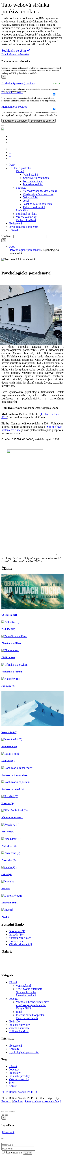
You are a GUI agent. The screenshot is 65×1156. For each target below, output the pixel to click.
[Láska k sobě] (10, 753)
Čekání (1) (6, 874)
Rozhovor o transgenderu (14, 775)
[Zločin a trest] (10, 650)
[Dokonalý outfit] (11, 895)
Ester (11, 1082)
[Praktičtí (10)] (10, 622)
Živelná (5, 917)
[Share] (6, 1111)
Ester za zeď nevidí (34, 207)
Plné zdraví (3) (8, 846)
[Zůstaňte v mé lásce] (14, 636)
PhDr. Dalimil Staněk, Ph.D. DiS (20, 1091)
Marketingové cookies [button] (14, 106)
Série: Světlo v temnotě (36, 177)
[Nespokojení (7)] (32, 725)
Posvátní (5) (7, 803)
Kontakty (14, 1048)
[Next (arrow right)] (6, 1115)
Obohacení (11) (9, 614)
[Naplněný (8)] (10, 678)
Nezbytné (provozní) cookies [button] (17, 83)
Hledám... (7, 236)
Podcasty (21, 187)
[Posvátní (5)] (9, 796)
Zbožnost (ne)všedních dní (38, 194)
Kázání (20, 171)
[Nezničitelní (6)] (11, 739)
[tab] (32, 83)
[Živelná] (7, 909)
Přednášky (22, 210)
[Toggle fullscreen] (10, 1111)
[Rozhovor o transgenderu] (17, 767)
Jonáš (26, 200)
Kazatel (13, 1085)
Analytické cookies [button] (12, 92)
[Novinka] (7, 881)
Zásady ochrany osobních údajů (43, 1101)
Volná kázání (30, 174)
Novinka (5, 888)
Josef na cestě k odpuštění (38, 203)
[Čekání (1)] (8, 867)
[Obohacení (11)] (32, 607)
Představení (15, 223)
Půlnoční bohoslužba (12, 817)
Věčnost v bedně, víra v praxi (40, 190)
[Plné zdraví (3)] (11, 838)
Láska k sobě (8, 760)
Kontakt (13, 230)
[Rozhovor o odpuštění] (15, 782)
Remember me (14, 1152)
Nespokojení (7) (9, 732)
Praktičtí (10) (8, 629)
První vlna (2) (8, 860)
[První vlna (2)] (10, 853)
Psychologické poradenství (24, 226)
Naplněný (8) (7, 685)
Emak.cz (6, 1101)
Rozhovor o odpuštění (12, 789)
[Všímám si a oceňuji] (14, 664)
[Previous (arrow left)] (2, 1115)
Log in (28, 1152)
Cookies (18, 1101)
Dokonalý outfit (9, 902)
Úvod (12, 164)
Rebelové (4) (7, 831)
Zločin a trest (8, 657)
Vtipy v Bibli (30, 197)
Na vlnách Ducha (33, 181)
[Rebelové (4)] (10, 824)
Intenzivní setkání (33, 184)
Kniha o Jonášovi (26, 220)
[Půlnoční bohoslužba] (14, 810)
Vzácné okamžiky (26, 216)
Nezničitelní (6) (9, 746)
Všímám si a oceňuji (11, 671)
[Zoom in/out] (13, 1111)
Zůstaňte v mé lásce (11, 643)
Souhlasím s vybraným (15, 120)
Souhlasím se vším (41, 120)
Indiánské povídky (26, 213)
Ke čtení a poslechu (20, 168)
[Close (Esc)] (2, 1111)
